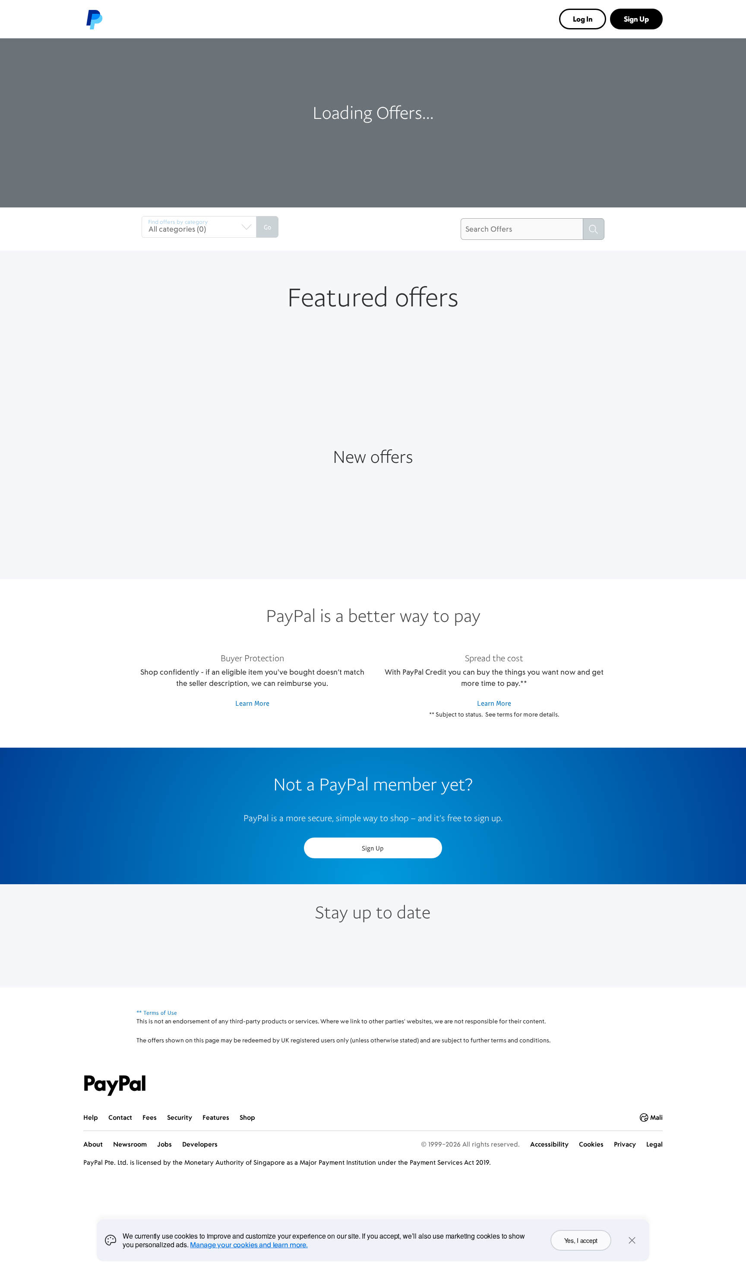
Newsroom (130, 1144)
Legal (654, 1144)
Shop (247, 1117)
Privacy (625, 1144)
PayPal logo (93, 19)
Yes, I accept (580, 1240)
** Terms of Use (156, 1012)
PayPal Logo (114, 1085)
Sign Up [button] (373, 848)
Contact (120, 1117)
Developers (200, 1144)
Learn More (252, 703)
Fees (149, 1117)
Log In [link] (583, 19)
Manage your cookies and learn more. (248, 1244)
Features (215, 1117)
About (93, 1144)
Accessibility (549, 1144)
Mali (656, 1117)
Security (179, 1117)
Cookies (591, 1144)
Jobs (164, 1144)
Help (90, 1117)
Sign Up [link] (636, 19)
